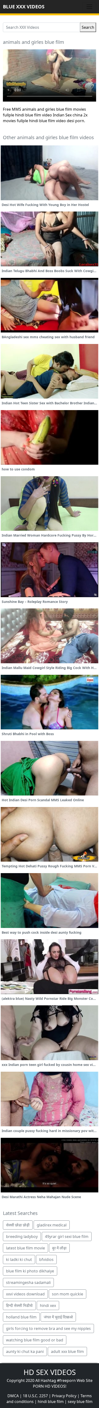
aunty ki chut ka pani (25, 1351)
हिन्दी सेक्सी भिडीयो (19, 1305)
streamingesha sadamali (28, 1282)
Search (88, 27)
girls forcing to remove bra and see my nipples (48, 1328)
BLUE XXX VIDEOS (23, 6)
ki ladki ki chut (19, 1259)
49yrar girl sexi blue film (66, 1236)
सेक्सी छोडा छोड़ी (18, 1225)
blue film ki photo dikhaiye (30, 1271)
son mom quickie (67, 1294)
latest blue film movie (25, 1248)
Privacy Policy (64, 1395)
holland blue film (21, 1317)
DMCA (13, 1395)
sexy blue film (80, 1401)
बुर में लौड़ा (59, 1248)
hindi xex (48, 1305)
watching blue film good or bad (34, 1340)
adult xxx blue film (67, 1351)
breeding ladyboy (22, 1236)
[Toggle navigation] (89, 6)
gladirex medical (52, 1225)
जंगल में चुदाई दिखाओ (58, 1317)
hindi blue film (51, 1401)
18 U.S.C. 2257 (35, 1395)
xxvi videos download (25, 1294)
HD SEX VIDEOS (50, 1372)
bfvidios (46, 1259)
